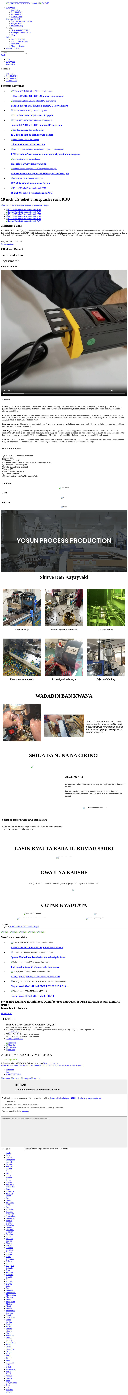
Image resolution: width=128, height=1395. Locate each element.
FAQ (13, 35)
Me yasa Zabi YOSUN (20, 30)
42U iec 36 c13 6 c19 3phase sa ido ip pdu (32, 115)
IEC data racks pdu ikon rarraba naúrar (32, 134)
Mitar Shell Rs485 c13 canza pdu (28, 144)
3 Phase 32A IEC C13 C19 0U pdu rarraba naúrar (37, 96)
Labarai (9, 37)
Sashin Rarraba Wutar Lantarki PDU (15, 1065)
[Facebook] (6, 1078)
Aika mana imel (7, 244)
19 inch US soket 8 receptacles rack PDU (31, 193)
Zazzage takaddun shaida (21, 32)
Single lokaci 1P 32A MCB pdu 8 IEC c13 (32, 996)
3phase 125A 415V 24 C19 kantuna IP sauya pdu (36, 125)
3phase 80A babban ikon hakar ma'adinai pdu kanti (38, 957)
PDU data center (49, 1065)
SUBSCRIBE (6, 1014)
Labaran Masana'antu (19, 41)
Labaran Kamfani (18, 39)
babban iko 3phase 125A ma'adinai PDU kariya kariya (39, 105)
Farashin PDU (16, 12)
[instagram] (26, 1078)
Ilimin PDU (15, 44)
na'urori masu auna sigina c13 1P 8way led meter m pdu (40, 173)
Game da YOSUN (13, 19)
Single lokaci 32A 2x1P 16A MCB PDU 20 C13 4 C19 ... (39, 986)
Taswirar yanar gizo (51, 1063)
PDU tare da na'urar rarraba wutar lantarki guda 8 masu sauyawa (45, 154)
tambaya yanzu (11, 1059)
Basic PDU (15, 10)
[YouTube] (35, 1078)
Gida (8, 59)
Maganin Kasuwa (18, 46)
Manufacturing (17, 26)
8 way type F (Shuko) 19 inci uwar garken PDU (35, 976)
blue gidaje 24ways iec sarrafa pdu (28, 163)
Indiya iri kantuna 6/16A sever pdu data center (35, 967)
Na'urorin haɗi (16, 17)
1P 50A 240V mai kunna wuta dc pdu (30, 183)
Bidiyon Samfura (17, 23)
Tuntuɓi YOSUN (13, 48)
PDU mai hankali (77, 1065)
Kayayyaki (10, 8)
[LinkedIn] (15, 1078)
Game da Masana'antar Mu (21, 21)
